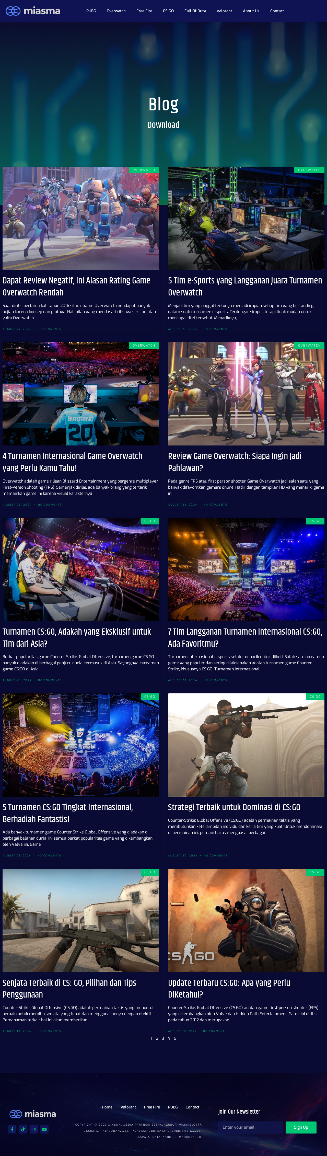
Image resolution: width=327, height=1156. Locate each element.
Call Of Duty (195, 11)
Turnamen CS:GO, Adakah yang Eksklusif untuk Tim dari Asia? (77, 638)
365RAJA (91, 1130)
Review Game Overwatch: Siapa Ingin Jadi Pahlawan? (235, 462)
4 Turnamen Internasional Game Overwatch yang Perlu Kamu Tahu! (72, 462)
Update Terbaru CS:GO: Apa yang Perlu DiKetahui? (229, 989)
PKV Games (191, 1130)
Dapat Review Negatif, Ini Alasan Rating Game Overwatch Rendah (76, 287)
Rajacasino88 (143, 1130)
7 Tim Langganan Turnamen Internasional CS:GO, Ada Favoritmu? (245, 638)
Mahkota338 (190, 1137)
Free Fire (144, 11)
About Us (251, 11)
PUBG (91, 11)
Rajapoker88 (168, 1130)
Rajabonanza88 (115, 1130)
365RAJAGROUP (164, 1124)
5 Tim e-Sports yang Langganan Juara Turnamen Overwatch (245, 287)
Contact (277, 11)
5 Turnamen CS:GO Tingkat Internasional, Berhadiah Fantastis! (68, 813)
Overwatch (116, 11)
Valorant (224, 11)
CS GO (168, 11)
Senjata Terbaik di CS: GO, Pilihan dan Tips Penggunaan (69, 989)
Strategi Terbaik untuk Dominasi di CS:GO (234, 807)
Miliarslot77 (190, 1124)
